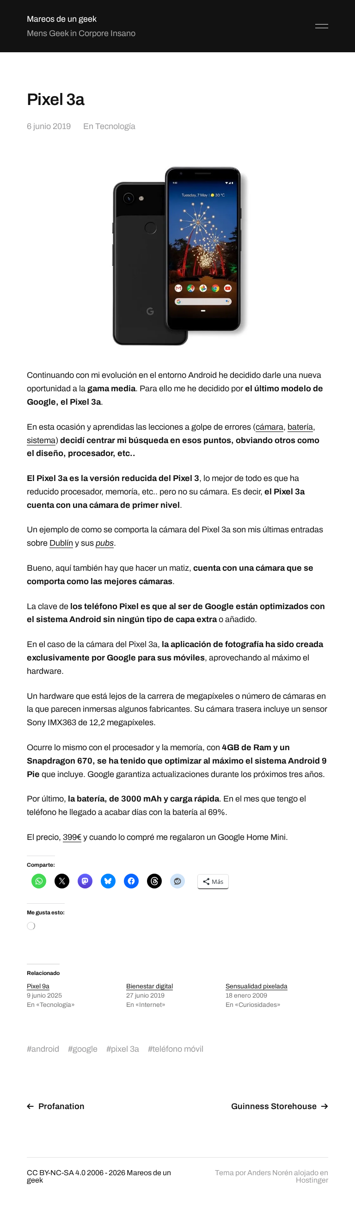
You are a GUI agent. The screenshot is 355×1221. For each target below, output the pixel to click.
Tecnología (115, 126)
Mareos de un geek (62, 19)
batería (300, 427)
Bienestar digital (149, 986)
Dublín (61, 543)
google (85, 1049)
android (45, 1049)
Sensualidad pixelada (257, 986)
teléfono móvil (178, 1049)
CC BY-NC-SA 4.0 (56, 1173)
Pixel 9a (38, 986)
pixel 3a (125, 1049)
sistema (41, 440)
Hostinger (312, 1180)
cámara (269, 427)
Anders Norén (270, 1173)
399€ (72, 837)
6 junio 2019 (49, 126)
